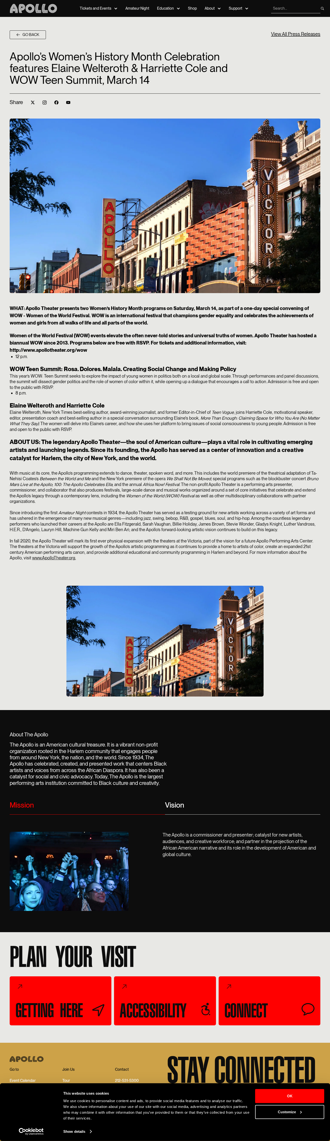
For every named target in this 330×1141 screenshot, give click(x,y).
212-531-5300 (127, 1080)
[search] (322, 8)
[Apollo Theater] (33, 8)
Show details (74, 1131)
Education (165, 8)
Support (235, 8)
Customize (287, 1112)
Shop (192, 8)
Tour (66, 1080)
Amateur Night (137, 8)
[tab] (87, 807)
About (210, 8)
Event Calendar (23, 1080)
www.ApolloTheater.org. (54, 557)
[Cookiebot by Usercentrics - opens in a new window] (31, 1131)
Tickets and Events (95, 8)
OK (290, 1096)
